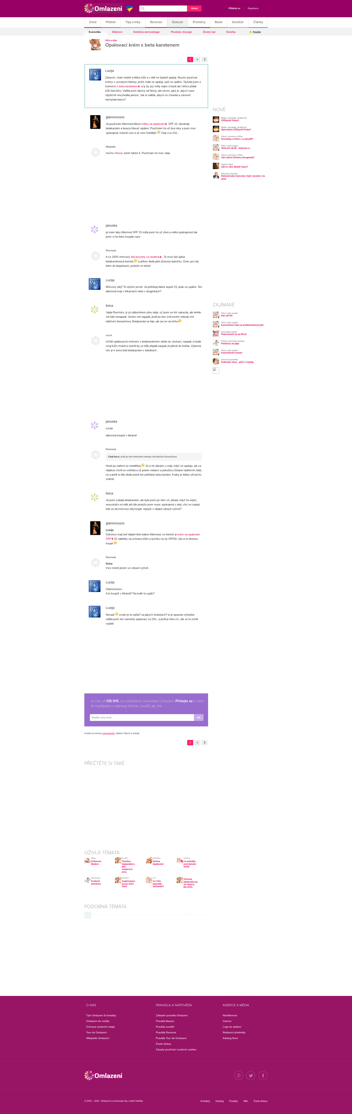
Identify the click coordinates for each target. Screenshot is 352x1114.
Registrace (253, 8)
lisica (109, 305)
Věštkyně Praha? (230, 120)
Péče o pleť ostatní (229, 146)
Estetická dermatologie (146, 32)
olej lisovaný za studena (145, 256)
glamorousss (115, 117)
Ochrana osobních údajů (100, 1026)
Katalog (220, 1101)
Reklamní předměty (234, 1032)
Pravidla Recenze (166, 1032)
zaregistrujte (108, 733)
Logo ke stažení (232, 1026)
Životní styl (209, 32)
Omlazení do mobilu (97, 1021)
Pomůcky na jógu (230, 343)
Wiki (245, 1101)
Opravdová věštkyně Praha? (236, 129)
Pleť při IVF (227, 315)
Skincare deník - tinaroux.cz (235, 148)
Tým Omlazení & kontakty (101, 1015)
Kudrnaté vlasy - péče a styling (237, 362)
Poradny (233, 1101)
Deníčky (231, 32)
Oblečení (117, 32)
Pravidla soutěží (165, 1026)
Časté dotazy (163, 1043)
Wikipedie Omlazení (97, 1038)
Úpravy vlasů (227, 164)
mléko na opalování (153, 123)
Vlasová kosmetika (229, 359)
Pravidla (257, 32)
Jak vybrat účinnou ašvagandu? (237, 157)
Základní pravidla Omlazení (172, 1015)
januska (111, 225)
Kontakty (205, 1101)
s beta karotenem (127, 86)
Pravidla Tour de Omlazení (171, 1038)
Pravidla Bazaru (165, 1021)
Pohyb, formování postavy (233, 341)
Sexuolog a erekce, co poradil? (237, 139)
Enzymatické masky (231, 352)
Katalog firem (230, 1038)
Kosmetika (95, 32)
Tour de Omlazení (96, 1032)
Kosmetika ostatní (229, 332)
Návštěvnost (230, 1015)
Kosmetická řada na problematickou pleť (242, 325)
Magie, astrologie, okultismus (234, 118)
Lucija (109, 71)
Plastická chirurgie (181, 32)
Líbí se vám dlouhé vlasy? (234, 167)
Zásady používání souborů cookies (176, 1049)
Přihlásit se (234, 8)
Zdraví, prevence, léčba (231, 136)
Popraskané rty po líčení (233, 334)
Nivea (118, 153)
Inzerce (227, 1021)
